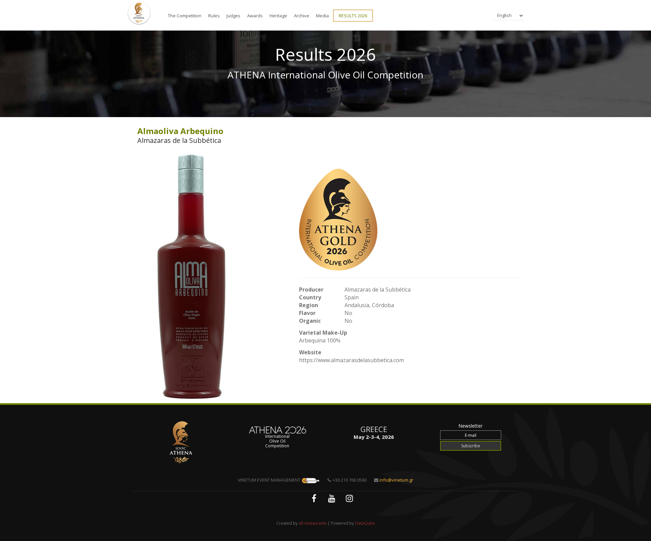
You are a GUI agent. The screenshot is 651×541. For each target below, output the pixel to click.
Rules (214, 16)
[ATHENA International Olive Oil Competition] (139, 13)
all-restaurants (313, 523)
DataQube (365, 523)
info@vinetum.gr (396, 480)
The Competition (184, 16)
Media (322, 16)
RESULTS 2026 (353, 16)
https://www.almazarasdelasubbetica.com (351, 360)
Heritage (278, 16)
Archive (301, 16)
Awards (255, 16)
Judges (233, 16)
